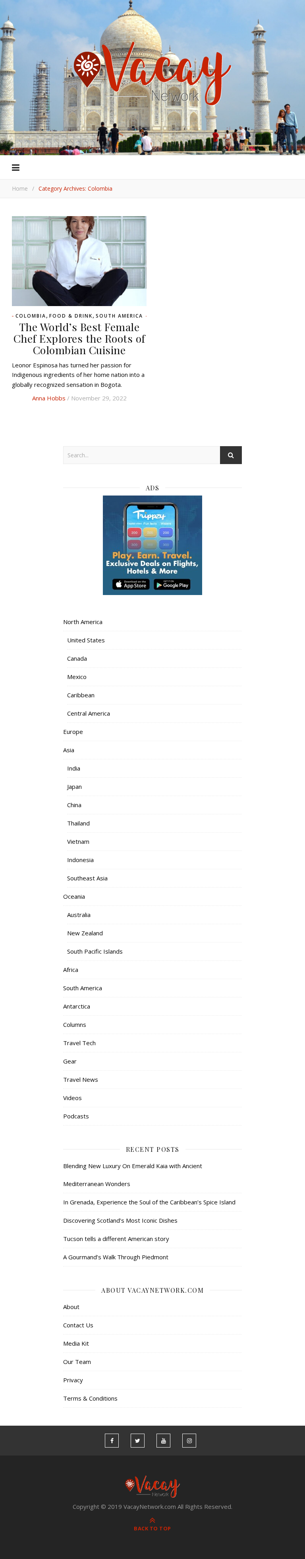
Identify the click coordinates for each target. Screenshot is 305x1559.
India (73, 768)
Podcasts (76, 1116)
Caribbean (81, 695)
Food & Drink (71, 316)
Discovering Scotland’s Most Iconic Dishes (120, 1220)
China (74, 805)
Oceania (74, 896)
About (71, 1307)
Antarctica (76, 1006)
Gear (70, 1061)
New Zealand (85, 933)
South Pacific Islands (95, 951)
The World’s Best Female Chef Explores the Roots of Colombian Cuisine (79, 338)
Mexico (77, 677)
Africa (70, 970)
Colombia (30, 316)
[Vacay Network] (152, 74)
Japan (74, 786)
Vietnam (78, 841)
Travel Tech (79, 1043)
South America (119, 316)
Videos (72, 1098)
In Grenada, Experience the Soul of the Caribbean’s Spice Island (149, 1202)
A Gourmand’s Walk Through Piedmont (115, 1257)
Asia (68, 750)
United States (86, 640)
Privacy (73, 1380)
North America (82, 622)
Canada (77, 658)
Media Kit (76, 1343)
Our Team (77, 1362)
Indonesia (80, 860)
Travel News (80, 1079)
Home (20, 188)
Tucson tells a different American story (116, 1239)
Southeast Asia (87, 878)
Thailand (78, 823)
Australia (79, 915)
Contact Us (78, 1325)
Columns (74, 1024)
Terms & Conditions (90, 1398)
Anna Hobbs (49, 398)
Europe (73, 732)
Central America (88, 713)
